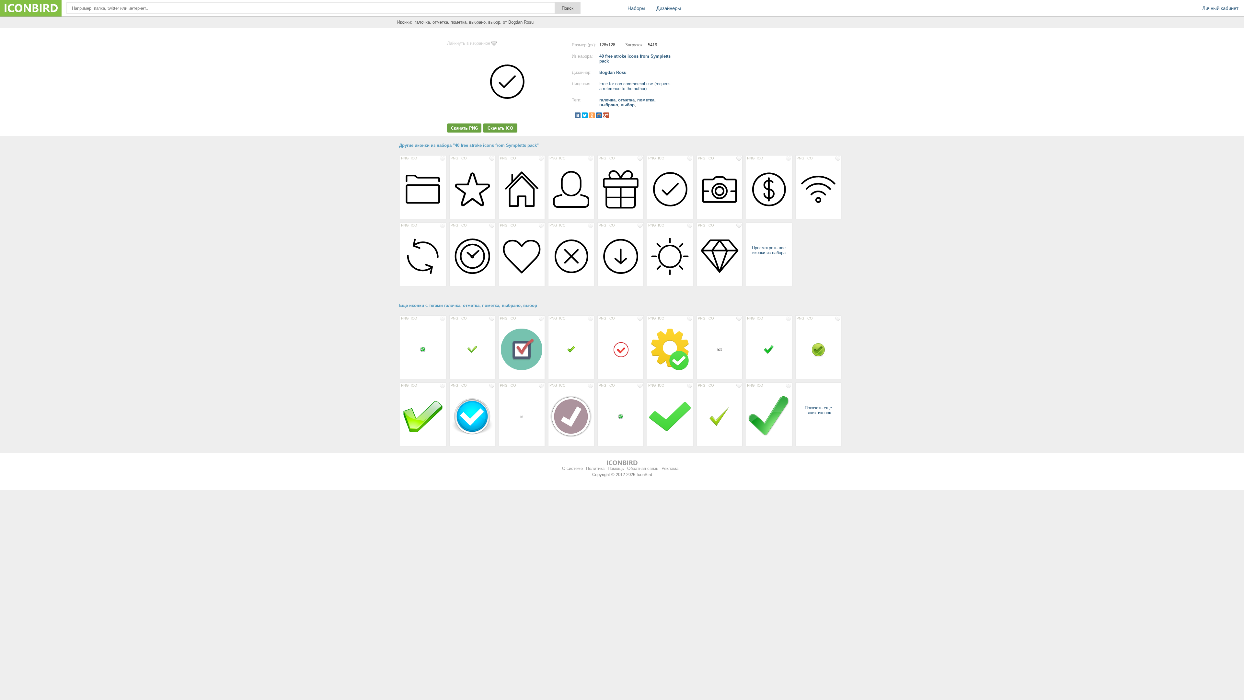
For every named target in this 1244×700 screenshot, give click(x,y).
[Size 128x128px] (423, 189)
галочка (607, 100)
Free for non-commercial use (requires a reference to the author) (635, 86)
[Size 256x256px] (769, 416)
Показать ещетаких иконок (818, 410)
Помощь (616, 468)
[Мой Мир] (599, 115)
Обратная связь (642, 468)
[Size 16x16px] (423, 349)
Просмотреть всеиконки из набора (769, 250)
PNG (405, 158)
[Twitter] (585, 115)
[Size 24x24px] (571, 349)
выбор (628, 104)
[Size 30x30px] (472, 349)
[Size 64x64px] (720, 416)
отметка (626, 100)
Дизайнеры (668, 8)
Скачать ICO (500, 128)
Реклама (670, 468)
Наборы (636, 8)
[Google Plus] (606, 115)
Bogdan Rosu (613, 72)
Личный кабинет (1220, 8)
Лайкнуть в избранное (468, 43)
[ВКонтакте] (578, 115)
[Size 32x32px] (769, 349)
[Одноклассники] (592, 115)
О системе (572, 468)
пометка (645, 100)
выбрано (608, 104)
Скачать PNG (464, 128)
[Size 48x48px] (620, 349)
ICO (414, 158)
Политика (595, 468)
